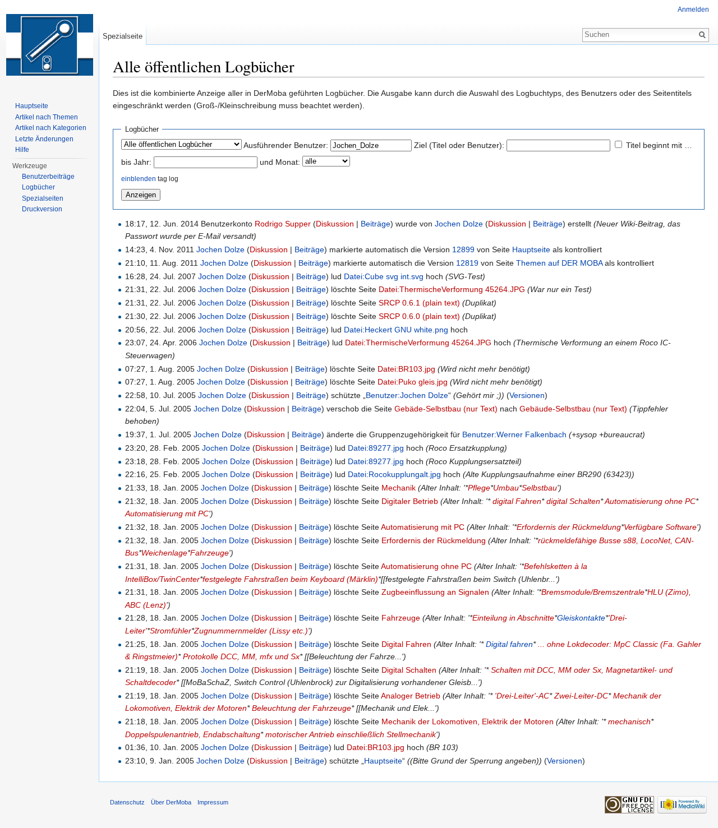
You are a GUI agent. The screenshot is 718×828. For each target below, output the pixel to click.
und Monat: (280, 162)
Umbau (506, 487)
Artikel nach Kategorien (50, 128)
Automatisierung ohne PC (650, 501)
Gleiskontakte (581, 617)
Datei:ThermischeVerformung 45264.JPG (452, 289)
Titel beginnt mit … (659, 145)
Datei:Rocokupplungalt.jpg (394, 474)
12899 (463, 249)
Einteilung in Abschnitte (513, 617)
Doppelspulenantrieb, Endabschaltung (192, 734)
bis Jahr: (136, 162)
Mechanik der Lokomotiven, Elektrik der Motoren (467, 721)
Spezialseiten (42, 198)
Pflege (479, 487)
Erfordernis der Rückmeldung (569, 526)
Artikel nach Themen (46, 117)
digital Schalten (573, 501)
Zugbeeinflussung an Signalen (435, 592)
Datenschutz (127, 802)
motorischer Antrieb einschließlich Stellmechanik (350, 734)
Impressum (212, 802)
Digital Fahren (406, 644)
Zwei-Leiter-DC (581, 695)
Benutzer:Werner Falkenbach (514, 434)
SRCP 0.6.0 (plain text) (419, 316)
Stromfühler (170, 630)
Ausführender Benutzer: (285, 145)
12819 (467, 262)
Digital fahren (509, 644)
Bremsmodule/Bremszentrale (593, 592)
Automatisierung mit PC (167, 513)
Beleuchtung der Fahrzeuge (301, 708)
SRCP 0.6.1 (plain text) (419, 302)
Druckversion (42, 209)
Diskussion (335, 223)
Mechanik (398, 487)
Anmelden (693, 9)
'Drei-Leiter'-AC (522, 695)
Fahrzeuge (209, 552)
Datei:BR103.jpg (406, 368)
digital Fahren (517, 501)
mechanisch (629, 721)
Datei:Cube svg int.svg (384, 276)
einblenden (138, 178)
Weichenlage (164, 552)
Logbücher (38, 187)
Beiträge (375, 223)
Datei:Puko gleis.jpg (413, 381)
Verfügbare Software (660, 526)
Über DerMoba (171, 802)
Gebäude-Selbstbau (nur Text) (573, 408)
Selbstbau (539, 487)
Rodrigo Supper (283, 223)
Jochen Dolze (459, 223)
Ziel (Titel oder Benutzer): (459, 145)
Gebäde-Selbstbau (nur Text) (446, 408)
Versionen (527, 395)
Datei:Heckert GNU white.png (396, 329)
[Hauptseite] (49, 45)
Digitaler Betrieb (409, 501)
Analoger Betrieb (410, 695)
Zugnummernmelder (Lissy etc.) (251, 630)
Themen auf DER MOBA (559, 262)
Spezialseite (122, 36)
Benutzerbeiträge (48, 177)
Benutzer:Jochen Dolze (407, 395)
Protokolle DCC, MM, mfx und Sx (241, 656)
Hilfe (22, 150)
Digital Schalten (408, 669)
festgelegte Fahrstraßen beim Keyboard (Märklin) (290, 579)
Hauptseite (531, 249)
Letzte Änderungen (44, 139)
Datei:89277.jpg (376, 447)
